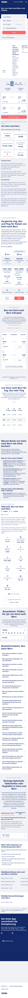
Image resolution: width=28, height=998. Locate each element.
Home (2, 909)
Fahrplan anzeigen (7, 156)
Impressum (4, 986)
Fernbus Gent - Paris (6, 888)
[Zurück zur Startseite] (4, 2)
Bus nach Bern (16, 909)
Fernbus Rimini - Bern (7, 902)
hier (17, 378)
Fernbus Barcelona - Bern (8, 881)
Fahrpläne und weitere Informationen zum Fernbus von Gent (13, 859)
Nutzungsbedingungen (16, 986)
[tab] (8, 89)
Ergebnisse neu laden (13, 328)
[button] (8, 24)
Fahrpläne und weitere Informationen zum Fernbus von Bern (13, 863)
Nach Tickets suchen (7, 138)
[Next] (24, 84)
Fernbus (8, 909)
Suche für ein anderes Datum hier (14, 367)
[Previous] (4, 409)
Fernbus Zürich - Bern (7, 878)
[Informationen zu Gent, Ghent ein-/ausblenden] (25, 836)
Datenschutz (4, 989)
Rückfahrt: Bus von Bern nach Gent (11, 854)
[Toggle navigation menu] (26, 2)
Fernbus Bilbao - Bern (7, 885)
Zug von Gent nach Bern (8, 856)
